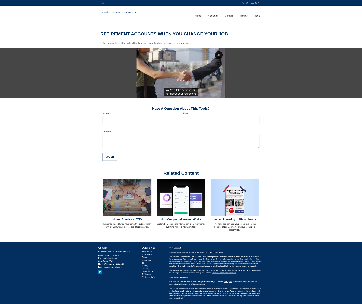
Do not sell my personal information (224, 273)
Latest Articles (148, 271)
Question (107, 131)
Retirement (147, 251)
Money (145, 265)
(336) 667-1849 (252, 2)
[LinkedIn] (103, 2)
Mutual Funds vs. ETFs (127, 219)
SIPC (230, 281)
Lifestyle (145, 268)
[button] (213, 16)
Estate (144, 257)
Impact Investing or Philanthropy (235, 219)
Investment (147, 254)
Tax (143, 262)
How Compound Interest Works (181, 219)
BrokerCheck (218, 252)
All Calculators (148, 276)
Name (106, 113)
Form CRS (177, 248)
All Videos (146, 274)
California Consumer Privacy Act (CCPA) (241, 270)
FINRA (226, 281)
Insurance (146, 260)
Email (186, 113)
